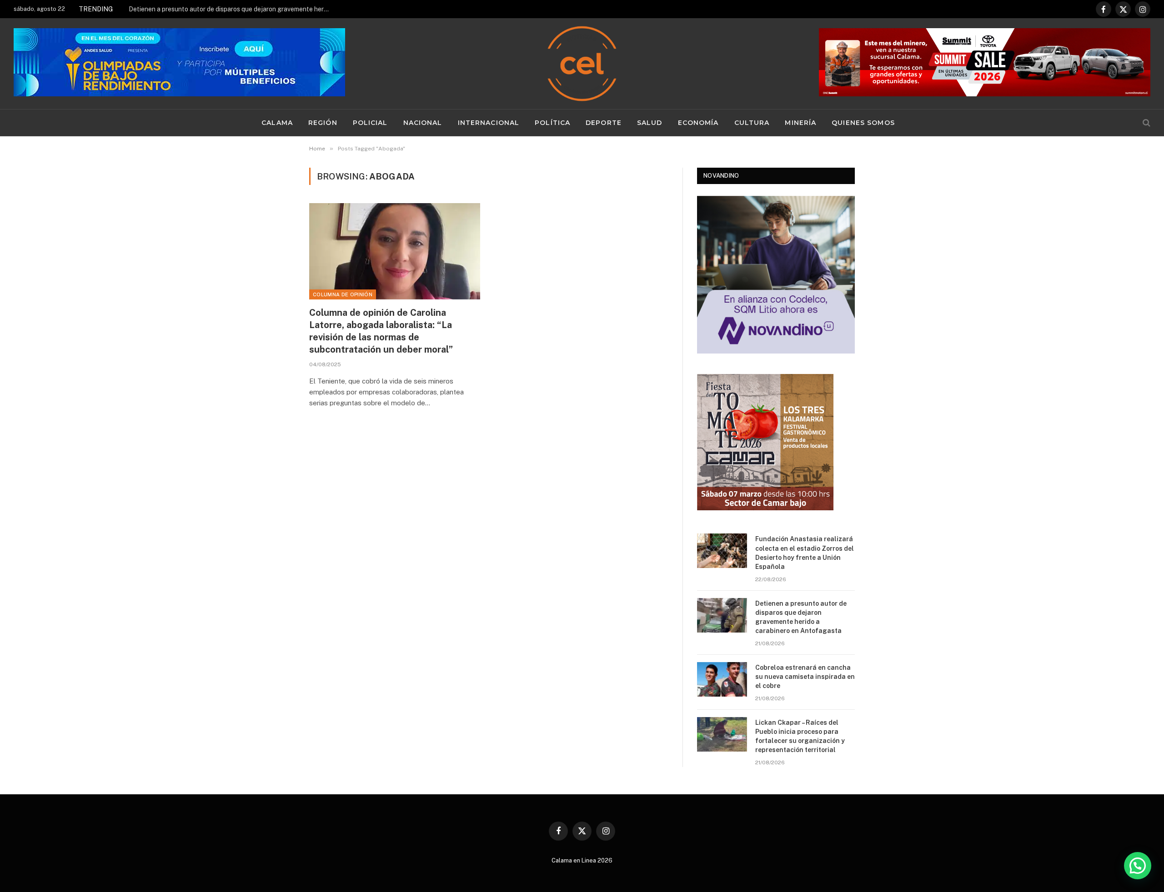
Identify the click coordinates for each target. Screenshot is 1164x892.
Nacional (422, 123)
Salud (649, 123)
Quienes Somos (863, 123)
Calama (277, 123)
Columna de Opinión (342, 294)
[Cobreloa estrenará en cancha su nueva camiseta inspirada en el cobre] (722, 679)
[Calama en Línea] (582, 63)
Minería (800, 123)
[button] (1137, 865)
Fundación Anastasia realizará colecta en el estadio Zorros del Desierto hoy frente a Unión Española (804, 552)
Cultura (752, 123)
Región (322, 123)
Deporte (604, 123)
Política (552, 123)
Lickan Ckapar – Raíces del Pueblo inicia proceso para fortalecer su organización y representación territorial (800, 736)
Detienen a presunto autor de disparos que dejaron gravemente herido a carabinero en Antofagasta (231, 9)
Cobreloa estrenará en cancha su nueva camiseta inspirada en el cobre (805, 676)
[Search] (1145, 123)
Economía (698, 123)
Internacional (489, 123)
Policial (370, 123)
